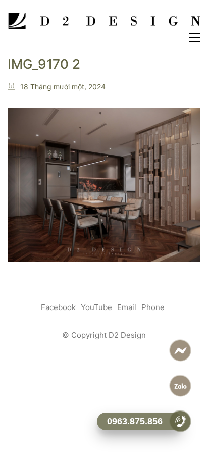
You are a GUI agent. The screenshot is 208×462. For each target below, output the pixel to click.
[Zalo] (180, 386)
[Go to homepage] (104, 21)
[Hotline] (180, 421)
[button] (194, 37)
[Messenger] (180, 350)
